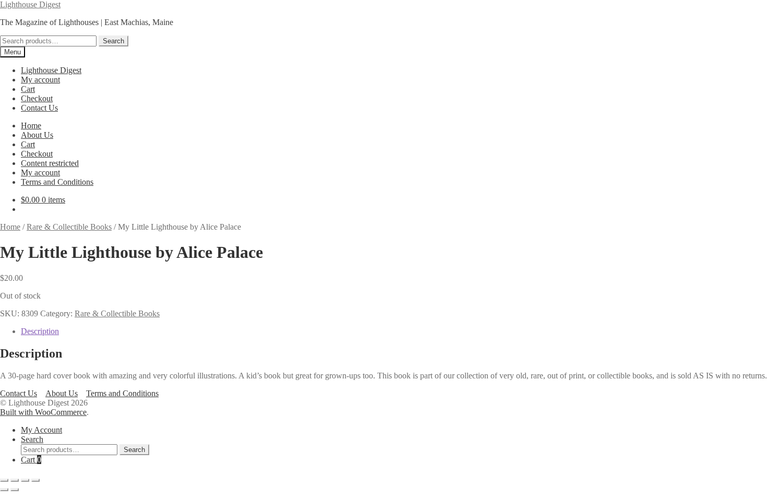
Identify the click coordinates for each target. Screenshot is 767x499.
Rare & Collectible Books (69, 226)
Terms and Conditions (57, 181)
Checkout (37, 98)
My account (40, 79)
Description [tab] (40, 331)
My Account (41, 429)
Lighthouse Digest (30, 4)
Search (113, 41)
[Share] (25, 480)
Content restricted (50, 163)
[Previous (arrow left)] (4, 489)
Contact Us (39, 107)
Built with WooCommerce (43, 412)
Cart (28, 89)
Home (31, 125)
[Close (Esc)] (35, 480)
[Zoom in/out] (4, 480)
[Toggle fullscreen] (14, 480)
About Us (37, 134)
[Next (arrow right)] (14, 489)
